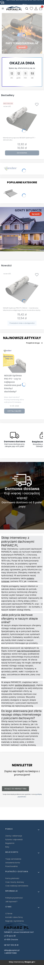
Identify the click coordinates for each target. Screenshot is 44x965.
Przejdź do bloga (33, 343)
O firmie (8, 913)
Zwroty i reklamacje (13, 836)
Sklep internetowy (21, 962)
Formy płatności (12, 878)
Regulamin (9, 843)
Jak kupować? (11, 901)
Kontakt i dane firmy (14, 917)
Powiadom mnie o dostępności (22, 323)
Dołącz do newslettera (15, 788)
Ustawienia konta (12, 862)
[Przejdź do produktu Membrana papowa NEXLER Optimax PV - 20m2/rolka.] (22, 118)
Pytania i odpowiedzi (14, 839)
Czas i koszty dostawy (14, 882)
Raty (7, 847)
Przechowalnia (11, 866)
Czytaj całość (14, 411)
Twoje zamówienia (13, 859)
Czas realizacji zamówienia (16, 886)
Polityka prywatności (14, 898)
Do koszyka (22, 153)
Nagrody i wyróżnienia (14, 921)
